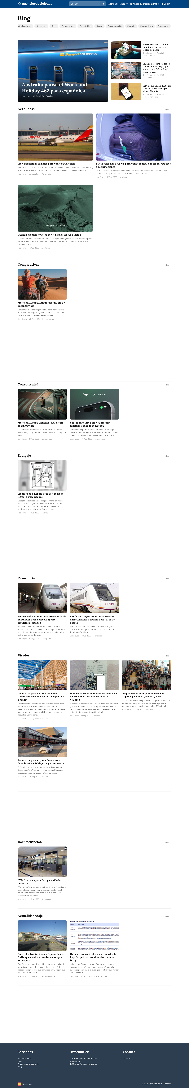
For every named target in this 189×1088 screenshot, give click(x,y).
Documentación (112, 26)
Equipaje (128, 26)
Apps (51, 26)
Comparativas (65, 26)
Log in (167, 3)
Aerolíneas (38, 26)
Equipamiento (144, 26)
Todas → (167, 109)
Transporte (160, 26)
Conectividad (82, 26)
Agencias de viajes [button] (117, 3)
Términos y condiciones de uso (83, 1058)
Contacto (126, 1058)
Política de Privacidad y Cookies (83, 1064)
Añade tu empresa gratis (145, 3)
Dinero (96, 26)
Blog (20, 1067)
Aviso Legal (75, 1061)
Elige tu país (26, 1084)
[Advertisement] (94, 357)
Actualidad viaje (21, 26)
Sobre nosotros (24, 1058)
